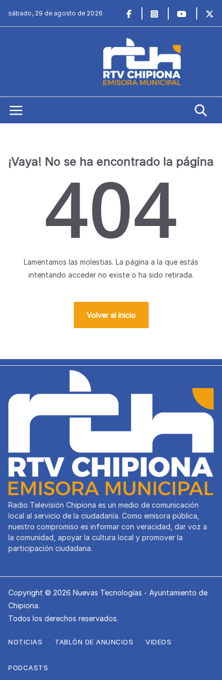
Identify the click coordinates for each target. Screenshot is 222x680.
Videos (158, 642)
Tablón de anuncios (94, 642)
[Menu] (16, 110)
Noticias (25, 642)
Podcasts (28, 667)
